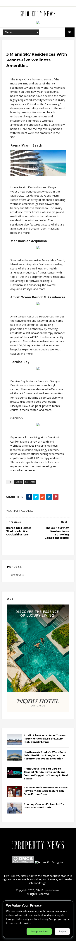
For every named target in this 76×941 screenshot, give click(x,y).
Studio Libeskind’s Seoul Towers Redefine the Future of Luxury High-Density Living (45, 738)
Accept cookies (39, 931)
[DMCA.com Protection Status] (23, 862)
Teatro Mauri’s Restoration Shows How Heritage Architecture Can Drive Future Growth (46, 791)
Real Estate (30, 481)
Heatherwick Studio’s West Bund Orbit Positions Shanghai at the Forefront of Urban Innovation (45, 755)
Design (19, 481)
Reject (62, 931)
